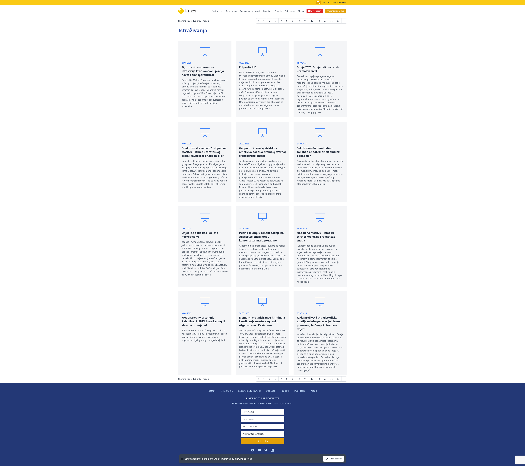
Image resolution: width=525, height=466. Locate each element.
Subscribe (262, 441)
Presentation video (335, 11)
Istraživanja (231, 11)
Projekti (278, 11)
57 (338, 21)
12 (312, 21)
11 (305, 21)
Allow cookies (335, 458)
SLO (328, 2)
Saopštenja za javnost (250, 11)
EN (324, 2)
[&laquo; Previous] (258, 21)
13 (319, 21)
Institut (211, 390)
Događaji (267, 11)
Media (301, 11)
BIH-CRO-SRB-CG (339, 2)
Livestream (316, 11)
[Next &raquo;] (344, 21)
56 (331, 21)
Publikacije (290, 11)
